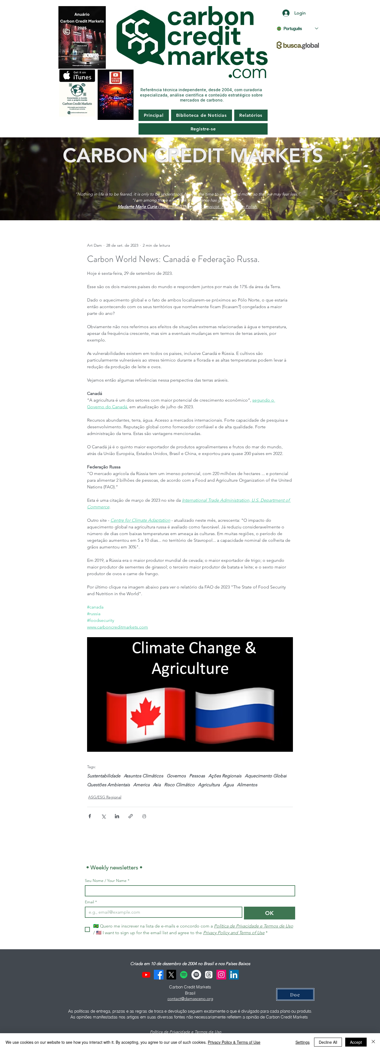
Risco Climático (179, 784)
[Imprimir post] (144, 816)
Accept (356, 1042)
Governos (176, 775)
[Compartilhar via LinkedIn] (117, 816)
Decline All (328, 1042)
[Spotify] (184, 975)
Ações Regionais (224, 775)
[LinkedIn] (234, 975)
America (141, 784)
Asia (157, 784)
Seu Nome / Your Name (107, 880)
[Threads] (209, 975)
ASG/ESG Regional (104, 797)
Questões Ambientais (108, 784)
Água (228, 784)
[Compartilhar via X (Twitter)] (103, 816)
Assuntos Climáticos (143, 775)
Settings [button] (302, 1042)
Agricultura (209, 784)
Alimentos (247, 784)
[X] (171, 975)
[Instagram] (221, 975)
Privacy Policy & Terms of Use (234, 1042)
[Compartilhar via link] (130, 816)
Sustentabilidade (103, 775)
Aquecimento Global (266, 775)
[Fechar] (373, 1042)
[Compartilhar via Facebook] (89, 816)
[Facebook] (159, 975)
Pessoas (197, 775)
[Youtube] (146, 975)
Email (91, 902)
